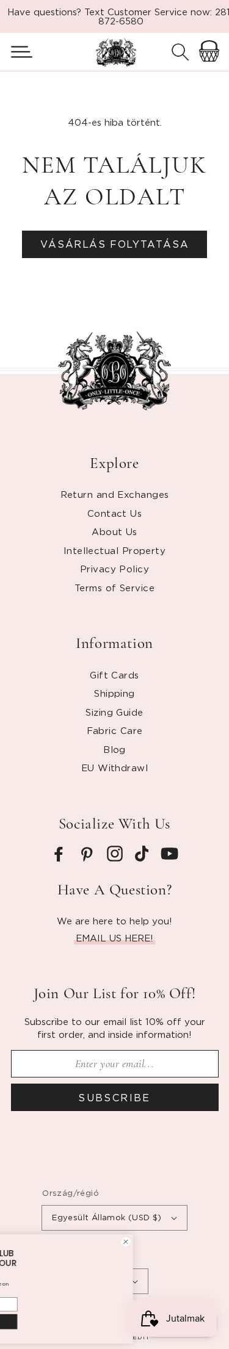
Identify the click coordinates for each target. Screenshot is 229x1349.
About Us (114, 531)
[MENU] (17, 52)
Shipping (114, 693)
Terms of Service (114, 587)
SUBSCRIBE (114, 1097)
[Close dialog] (187, 1232)
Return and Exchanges (114, 494)
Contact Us (114, 513)
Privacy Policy (114, 569)
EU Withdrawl (114, 767)
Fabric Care (115, 730)
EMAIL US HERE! (114, 938)
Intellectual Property (114, 550)
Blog (114, 749)
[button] (17, 52)
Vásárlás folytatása (114, 244)
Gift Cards (114, 675)
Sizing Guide (114, 712)
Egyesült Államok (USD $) (107, 1217)
